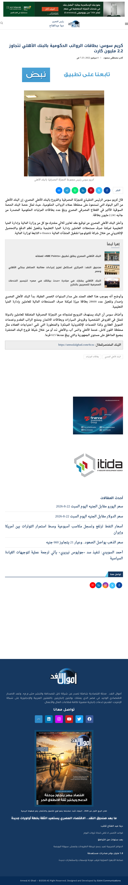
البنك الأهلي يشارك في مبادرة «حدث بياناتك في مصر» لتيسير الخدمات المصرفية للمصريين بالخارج (54, 283)
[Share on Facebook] (107, 190)
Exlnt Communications (108, 880)
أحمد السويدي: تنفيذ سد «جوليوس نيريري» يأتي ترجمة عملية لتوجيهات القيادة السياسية (64, 555)
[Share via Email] (59, 190)
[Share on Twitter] (99, 190)
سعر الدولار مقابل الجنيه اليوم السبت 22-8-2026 (89, 516)
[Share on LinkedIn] (83, 190)
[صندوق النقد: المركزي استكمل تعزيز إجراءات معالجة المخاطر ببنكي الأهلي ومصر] (112, 270)
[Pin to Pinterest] (91, 190)
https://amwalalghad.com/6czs (76, 345)
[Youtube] (69, 719)
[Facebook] (89, 719)
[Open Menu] (126, 23)
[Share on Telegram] (67, 190)
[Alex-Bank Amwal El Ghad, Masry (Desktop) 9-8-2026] (64, 5)
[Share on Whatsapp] (75, 190)
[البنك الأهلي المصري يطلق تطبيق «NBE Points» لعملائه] (112, 256)
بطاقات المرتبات (92, 357)
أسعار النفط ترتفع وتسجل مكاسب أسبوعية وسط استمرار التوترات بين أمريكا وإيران (64, 529)
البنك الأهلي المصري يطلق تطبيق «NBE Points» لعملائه (68, 256)
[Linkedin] (49, 719)
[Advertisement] (64, 627)
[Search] (1, 24)
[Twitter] (79, 719)
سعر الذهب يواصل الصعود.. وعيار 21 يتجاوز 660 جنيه (84, 542)
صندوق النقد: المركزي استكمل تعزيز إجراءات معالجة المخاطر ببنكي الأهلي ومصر (54, 269)
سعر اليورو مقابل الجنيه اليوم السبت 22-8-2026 (89, 506)
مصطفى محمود (111, 58)
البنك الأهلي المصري (113, 357)
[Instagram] (59, 719)
